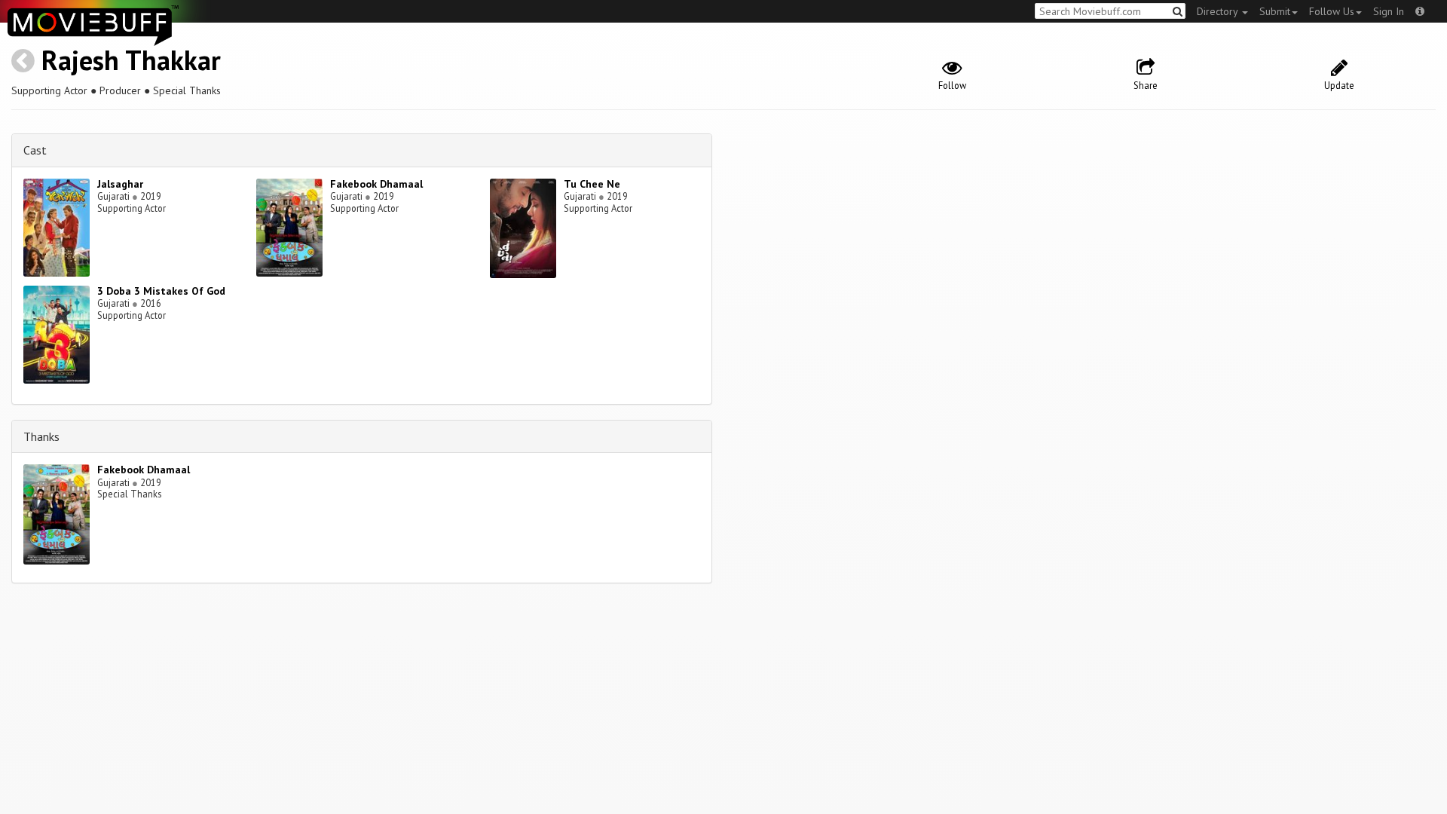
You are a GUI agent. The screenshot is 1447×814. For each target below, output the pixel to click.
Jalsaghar (120, 184)
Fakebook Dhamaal (376, 184)
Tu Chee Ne (592, 184)
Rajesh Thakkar (131, 60)
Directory (1219, 11)
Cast (35, 150)
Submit (1274, 11)
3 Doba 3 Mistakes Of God (161, 291)
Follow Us (1331, 11)
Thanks (41, 436)
